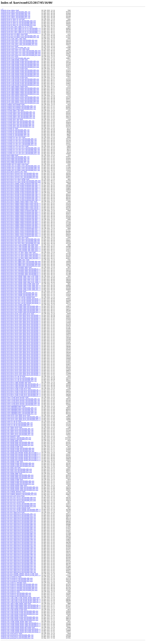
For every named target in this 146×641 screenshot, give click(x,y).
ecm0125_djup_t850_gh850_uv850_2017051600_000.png (20, 88)
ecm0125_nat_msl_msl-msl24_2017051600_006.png (18, 505)
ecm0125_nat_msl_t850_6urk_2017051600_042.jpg (18, 523)
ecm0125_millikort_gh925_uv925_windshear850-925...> (21, 228)
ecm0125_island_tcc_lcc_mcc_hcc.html (15, 146)
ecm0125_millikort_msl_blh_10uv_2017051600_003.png (20, 239)
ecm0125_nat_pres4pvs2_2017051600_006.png (17, 579)
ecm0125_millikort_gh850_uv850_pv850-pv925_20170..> (21, 203)
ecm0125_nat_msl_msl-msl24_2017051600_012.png (18, 506)
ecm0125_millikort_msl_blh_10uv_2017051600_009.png (20, 242)
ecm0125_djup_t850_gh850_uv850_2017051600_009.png (20, 92)
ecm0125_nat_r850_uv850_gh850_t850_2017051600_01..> (21, 608)
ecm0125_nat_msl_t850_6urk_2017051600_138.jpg (18, 547)
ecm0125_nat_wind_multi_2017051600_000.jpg (17, 635)
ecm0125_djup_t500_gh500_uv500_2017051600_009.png (20, 74)
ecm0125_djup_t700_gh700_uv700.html (14, 77)
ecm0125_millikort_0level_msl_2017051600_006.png (19, 174)
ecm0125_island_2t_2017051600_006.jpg (15, 133)
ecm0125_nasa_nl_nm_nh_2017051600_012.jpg (17, 426)
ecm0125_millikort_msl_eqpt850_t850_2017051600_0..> (21, 269)
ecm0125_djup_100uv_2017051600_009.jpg (15, 16)
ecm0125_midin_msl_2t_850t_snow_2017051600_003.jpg (20, 165)
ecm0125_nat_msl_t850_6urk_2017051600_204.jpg (18, 563)
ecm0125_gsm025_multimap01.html (13, 104)
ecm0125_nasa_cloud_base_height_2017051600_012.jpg (20, 405)
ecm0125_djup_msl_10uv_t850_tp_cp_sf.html (17, 26)
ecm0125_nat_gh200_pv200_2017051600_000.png (17, 448)
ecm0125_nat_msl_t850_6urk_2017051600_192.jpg (18, 560)
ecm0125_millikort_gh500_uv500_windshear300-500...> (21, 183)
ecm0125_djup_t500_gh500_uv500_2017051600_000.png (20, 70)
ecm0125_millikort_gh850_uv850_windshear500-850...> (21, 210)
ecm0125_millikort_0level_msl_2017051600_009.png (19, 176)
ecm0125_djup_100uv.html (10, 10)
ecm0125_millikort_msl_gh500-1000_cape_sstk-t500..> (21, 276)
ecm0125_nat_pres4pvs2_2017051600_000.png (17, 578)
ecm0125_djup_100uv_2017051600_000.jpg (15, 12)
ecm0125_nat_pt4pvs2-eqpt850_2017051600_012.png (19, 590)
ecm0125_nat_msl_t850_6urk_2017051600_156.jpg (18, 551)
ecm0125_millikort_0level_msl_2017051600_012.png (19, 177)
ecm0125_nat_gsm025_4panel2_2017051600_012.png (19, 494)
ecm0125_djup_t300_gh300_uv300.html (14, 59)
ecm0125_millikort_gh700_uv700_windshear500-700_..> (21, 194)
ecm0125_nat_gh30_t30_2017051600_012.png (16, 472)
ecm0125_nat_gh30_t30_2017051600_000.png (16, 469)
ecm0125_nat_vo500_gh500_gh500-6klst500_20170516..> (21, 629)
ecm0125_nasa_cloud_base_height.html (15, 397)
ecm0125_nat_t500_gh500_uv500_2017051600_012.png (19, 620)
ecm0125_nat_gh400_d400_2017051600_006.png (17, 476)
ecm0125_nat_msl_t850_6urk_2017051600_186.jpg (18, 559)
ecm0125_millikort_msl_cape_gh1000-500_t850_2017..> (21, 246)
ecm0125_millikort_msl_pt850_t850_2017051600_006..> (21, 309)
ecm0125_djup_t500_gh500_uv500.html (14, 68)
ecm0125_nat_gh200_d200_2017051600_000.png (17, 442)
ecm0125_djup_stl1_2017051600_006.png (15, 58)
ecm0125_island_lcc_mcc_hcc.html (13, 137)
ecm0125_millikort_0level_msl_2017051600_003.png (19, 173)
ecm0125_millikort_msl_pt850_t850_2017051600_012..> (21, 312)
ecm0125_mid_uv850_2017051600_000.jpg (15, 157)
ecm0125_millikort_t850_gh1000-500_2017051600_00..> (21, 384)
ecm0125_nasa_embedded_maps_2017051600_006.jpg (19, 411)
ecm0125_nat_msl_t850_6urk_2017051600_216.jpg (18, 566)
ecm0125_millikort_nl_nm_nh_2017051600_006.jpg (19, 379)
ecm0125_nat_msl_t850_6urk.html (13, 512)
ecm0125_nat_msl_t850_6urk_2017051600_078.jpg (18, 532)
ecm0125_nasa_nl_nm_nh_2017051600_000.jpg (17, 423)
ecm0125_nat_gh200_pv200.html (12, 446)
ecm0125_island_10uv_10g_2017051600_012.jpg (17, 127)
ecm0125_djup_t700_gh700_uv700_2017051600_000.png (20, 79)
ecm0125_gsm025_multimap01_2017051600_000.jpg (18, 106)
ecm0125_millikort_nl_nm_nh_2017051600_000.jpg (19, 378)
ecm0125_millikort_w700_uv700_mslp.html (16, 388)
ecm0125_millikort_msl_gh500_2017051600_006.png (19, 294)
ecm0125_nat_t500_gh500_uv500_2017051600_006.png (19, 618)
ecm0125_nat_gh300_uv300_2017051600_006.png (17, 464)
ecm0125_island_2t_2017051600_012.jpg (15, 136)
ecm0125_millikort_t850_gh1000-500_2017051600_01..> (21, 387)
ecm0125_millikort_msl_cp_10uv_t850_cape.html (18, 252)
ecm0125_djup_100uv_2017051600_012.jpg (15, 18)
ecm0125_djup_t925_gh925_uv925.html (14, 95)
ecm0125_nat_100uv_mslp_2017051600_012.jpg (17, 434)
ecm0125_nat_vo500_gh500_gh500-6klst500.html (18, 627)
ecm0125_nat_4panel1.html (10, 436)
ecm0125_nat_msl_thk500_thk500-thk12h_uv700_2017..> (21, 575)
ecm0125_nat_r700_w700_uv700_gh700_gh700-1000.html (20, 597)
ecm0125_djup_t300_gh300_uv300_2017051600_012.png (20, 67)
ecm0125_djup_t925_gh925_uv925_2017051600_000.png (20, 97)
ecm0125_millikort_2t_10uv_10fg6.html (15, 179)
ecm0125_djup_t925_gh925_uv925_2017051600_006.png (20, 100)
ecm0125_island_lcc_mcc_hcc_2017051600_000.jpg (19, 139)
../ (2, 9)
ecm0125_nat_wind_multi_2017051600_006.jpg (17, 636)
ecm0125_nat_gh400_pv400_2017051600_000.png (17, 481)
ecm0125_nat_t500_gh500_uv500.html (14, 615)
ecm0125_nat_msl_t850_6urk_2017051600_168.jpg (18, 554)
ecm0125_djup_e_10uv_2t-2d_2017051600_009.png (18, 24)
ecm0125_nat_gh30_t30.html (11, 467)
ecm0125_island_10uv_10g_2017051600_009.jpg (17, 125)
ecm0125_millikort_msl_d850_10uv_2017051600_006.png (21, 263)
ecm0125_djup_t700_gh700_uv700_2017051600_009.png (20, 83)
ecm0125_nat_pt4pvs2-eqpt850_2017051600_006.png (19, 587)
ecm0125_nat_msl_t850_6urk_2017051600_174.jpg (18, 556)
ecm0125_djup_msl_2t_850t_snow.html (14, 34)
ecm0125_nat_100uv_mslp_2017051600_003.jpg (17, 430)
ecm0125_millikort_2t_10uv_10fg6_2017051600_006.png (21, 180)
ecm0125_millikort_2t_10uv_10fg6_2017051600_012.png (21, 182)
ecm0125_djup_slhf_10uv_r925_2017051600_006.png (19, 41)
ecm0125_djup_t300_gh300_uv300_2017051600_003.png (20, 62)
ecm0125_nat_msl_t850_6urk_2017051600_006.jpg (18, 514)
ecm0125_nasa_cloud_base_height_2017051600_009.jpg (20, 403)
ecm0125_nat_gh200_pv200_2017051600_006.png (17, 449)
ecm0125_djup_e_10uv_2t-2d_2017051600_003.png (18, 21)
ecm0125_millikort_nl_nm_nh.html (13, 376)
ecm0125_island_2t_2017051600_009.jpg (15, 134)
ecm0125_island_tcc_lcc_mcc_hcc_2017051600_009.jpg (20, 152)
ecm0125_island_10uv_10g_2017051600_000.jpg (17, 121)
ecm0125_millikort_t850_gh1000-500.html (16, 382)
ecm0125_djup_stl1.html (9, 56)
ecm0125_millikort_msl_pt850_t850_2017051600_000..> (21, 306)
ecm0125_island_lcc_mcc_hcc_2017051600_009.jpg (19, 143)
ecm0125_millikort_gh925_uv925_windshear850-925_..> (21, 230)
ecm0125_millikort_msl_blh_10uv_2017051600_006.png (20, 240)
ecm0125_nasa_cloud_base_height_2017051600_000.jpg (20, 399)
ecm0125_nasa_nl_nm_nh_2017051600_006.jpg (17, 424)
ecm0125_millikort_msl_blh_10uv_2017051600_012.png (20, 243)
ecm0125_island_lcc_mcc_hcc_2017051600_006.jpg (19, 142)
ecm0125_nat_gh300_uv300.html (12, 461)
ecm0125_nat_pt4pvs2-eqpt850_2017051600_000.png (19, 584)
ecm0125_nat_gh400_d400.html (11, 473)
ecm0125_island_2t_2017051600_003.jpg (15, 131)
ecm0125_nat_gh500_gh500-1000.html (14, 485)
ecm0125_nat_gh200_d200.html (11, 440)
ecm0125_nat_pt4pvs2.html (10, 591)
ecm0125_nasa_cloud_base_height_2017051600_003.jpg (20, 400)
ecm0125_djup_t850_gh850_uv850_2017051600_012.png (20, 94)
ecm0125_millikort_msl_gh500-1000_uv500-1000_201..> (21, 285)
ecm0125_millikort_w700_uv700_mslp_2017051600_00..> (21, 390)
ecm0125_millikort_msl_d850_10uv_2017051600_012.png (21, 266)
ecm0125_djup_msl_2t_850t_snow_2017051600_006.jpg (20, 35)
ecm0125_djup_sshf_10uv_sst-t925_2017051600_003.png (21, 50)
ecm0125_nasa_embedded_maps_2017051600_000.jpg (19, 408)
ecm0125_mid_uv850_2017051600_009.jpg (15, 161)
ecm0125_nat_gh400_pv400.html (12, 479)
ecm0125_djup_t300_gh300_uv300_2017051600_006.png (20, 64)
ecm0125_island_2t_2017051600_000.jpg (15, 130)
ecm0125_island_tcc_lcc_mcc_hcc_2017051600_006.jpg (20, 151)
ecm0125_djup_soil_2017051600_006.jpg (15, 47)
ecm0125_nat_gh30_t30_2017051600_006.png (16, 470)
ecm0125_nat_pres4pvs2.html (11, 576)
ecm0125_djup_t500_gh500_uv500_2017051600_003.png (20, 71)
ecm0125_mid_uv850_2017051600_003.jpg (15, 158)
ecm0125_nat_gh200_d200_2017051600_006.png (17, 443)
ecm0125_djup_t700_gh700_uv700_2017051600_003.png (20, 80)
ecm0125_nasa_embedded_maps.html (13, 406)
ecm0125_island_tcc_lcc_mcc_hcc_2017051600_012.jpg (20, 154)
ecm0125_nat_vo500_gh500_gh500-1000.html (16, 621)
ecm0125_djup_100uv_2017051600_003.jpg (15, 13)
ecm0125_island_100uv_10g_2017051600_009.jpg (18, 116)
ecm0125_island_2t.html (9, 128)
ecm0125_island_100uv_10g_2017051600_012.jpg (18, 118)
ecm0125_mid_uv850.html (9, 155)
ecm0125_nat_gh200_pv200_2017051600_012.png (17, 451)
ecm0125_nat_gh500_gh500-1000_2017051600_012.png (19, 490)
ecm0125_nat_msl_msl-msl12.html (13, 496)
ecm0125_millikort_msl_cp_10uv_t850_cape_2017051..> (21, 254)
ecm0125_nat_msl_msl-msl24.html (13, 502)
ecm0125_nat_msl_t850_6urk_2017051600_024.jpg (18, 518)
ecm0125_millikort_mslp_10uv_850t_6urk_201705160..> (21, 315)
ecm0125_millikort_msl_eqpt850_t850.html (16, 267)
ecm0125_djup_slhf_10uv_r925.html (13, 38)
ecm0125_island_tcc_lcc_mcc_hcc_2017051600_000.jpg (20, 148)
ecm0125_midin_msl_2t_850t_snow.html (15, 164)
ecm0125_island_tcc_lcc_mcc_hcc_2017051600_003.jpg (20, 149)
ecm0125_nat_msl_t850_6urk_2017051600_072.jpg (18, 530)
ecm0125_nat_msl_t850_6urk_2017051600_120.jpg (18, 542)
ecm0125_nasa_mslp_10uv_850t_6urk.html (15, 415)
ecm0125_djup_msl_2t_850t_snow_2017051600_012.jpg (20, 37)
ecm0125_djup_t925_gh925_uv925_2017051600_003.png (20, 98)
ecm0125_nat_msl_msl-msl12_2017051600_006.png (18, 499)
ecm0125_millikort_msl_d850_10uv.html (15, 260)
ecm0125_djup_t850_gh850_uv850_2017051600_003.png (20, 89)
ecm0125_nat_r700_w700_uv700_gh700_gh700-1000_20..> (21, 599)
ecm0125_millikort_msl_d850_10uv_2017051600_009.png (21, 264)
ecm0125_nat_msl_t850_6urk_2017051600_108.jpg (18, 539)
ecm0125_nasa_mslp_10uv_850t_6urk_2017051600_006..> (21, 418)
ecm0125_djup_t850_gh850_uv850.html (14, 86)
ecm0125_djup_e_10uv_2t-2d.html (13, 19)
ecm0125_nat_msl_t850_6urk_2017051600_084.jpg (18, 533)
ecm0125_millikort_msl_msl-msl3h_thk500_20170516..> (21, 298)
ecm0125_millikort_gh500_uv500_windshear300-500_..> (21, 185)
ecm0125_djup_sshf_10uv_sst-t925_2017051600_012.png (21, 55)
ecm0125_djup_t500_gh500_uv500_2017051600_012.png (20, 76)
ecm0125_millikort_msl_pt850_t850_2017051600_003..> (21, 307)
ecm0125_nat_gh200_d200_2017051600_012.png (17, 445)
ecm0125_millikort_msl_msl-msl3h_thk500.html (18, 297)
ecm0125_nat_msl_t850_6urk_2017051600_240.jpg (18, 572)
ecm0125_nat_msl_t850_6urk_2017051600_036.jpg (18, 521)
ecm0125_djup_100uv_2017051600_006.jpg (15, 15)
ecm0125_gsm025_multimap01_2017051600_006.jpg (18, 107)
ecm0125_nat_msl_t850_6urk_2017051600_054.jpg (18, 526)
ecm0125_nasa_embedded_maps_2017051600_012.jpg (19, 414)
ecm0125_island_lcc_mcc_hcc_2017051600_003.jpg (19, 140)
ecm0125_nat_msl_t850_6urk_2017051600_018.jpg (18, 517)
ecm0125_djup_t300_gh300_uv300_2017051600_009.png (20, 65)
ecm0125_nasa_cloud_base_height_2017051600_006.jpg (20, 402)
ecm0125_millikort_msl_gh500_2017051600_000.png (19, 293)
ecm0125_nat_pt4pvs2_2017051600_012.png (16, 596)
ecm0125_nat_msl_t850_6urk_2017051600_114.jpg (18, 541)
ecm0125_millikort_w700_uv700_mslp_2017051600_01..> (21, 396)
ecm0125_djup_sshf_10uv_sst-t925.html (15, 49)
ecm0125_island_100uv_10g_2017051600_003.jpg (18, 113)
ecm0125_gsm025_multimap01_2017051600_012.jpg (18, 109)
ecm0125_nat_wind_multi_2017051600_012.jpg (17, 638)
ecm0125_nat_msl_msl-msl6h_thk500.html (15, 508)
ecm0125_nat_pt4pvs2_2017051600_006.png (16, 594)
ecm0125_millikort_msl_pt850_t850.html (15, 304)
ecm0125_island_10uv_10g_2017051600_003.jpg (17, 122)
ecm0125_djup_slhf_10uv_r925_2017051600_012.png (19, 44)
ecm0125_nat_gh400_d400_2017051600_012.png (17, 478)
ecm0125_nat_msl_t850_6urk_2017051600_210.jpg (18, 564)
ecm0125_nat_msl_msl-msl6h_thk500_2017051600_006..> (21, 509)
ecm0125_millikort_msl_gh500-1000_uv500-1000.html (20, 284)
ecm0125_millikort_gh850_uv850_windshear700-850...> (21, 219)
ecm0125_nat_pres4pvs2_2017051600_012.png (17, 581)
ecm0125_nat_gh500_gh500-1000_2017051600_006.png (19, 488)
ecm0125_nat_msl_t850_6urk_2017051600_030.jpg (18, 520)
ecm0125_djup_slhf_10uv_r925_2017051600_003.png (19, 40)
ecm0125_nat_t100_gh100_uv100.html (14, 609)
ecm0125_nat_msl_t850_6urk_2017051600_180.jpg (18, 557)
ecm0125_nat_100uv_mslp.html (11, 427)
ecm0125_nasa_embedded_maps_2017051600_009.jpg (19, 412)
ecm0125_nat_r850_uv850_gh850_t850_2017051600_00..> (21, 605)
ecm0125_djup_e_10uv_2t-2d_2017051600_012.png (18, 25)
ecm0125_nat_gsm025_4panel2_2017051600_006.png (19, 493)
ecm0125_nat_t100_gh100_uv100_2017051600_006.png (19, 612)
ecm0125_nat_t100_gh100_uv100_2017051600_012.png (19, 614)
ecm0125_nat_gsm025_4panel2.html (13, 491)
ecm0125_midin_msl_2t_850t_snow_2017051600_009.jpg (20, 168)
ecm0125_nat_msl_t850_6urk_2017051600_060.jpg (18, 527)
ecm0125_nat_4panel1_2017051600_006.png (16, 437)
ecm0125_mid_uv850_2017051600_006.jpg (15, 159)
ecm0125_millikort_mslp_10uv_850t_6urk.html (17, 313)
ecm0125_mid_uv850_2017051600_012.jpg (15, 162)
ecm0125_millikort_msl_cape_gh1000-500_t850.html (19, 245)
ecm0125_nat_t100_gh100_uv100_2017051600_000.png (19, 611)
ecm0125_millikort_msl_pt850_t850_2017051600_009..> (21, 310)
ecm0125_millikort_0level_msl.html (14, 171)
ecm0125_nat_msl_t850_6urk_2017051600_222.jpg (18, 567)
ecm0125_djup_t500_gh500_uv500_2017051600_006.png (20, 73)
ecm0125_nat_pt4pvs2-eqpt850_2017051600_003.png (19, 585)
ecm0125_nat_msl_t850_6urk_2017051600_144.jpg (18, 548)
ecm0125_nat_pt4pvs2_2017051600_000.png (16, 593)
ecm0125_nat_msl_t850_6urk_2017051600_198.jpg (18, 561)
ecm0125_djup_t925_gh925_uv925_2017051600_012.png (20, 103)
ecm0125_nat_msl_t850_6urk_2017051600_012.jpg (18, 515)
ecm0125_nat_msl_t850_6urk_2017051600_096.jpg (18, 536)
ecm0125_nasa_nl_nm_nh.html (11, 421)
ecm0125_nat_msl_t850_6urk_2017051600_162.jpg (18, 553)
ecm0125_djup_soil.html (9, 46)
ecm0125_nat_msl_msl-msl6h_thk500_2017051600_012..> (21, 511)
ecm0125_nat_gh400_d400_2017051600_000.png (17, 475)
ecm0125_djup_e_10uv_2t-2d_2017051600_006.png (18, 22)
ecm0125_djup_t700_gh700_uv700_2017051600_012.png (20, 85)
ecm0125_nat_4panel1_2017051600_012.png (16, 439)
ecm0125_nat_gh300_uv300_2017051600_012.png (17, 466)
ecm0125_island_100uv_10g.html (12, 110)
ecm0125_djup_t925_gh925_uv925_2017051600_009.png (20, 101)
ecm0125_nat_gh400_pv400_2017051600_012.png (17, 484)
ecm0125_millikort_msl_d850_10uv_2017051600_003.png (21, 261)
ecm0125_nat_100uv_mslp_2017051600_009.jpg (17, 433)
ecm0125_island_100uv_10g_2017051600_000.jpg (18, 112)
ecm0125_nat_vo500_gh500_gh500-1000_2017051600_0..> (21, 623)
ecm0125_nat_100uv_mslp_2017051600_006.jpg (17, 431)
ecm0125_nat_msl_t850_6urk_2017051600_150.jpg (18, 550)
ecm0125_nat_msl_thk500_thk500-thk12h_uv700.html (19, 573)
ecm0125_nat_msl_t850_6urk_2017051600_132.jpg (18, 545)
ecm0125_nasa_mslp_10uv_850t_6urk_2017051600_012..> (21, 420)
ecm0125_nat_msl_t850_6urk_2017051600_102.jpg (18, 538)
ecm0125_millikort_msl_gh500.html (13, 291)
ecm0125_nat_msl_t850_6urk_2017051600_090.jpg (18, 535)
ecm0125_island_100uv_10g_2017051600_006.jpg (18, 115)
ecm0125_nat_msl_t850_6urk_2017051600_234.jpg (18, 570)
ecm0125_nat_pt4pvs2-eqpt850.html (13, 582)
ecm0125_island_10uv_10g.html (12, 119)
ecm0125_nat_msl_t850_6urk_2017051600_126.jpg (18, 544)
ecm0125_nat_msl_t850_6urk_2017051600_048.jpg (18, 524)
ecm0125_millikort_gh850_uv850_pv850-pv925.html (19, 201)
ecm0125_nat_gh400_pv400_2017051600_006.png (17, 482)
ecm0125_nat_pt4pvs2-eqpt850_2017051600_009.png (19, 588)
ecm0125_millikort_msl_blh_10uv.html (15, 237)
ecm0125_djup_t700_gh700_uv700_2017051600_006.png (20, 82)
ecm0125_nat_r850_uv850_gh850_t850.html (16, 603)
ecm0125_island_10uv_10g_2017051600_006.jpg (17, 124)
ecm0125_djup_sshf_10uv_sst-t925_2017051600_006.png (21, 52)
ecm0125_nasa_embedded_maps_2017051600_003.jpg (19, 409)
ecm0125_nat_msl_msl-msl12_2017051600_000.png (18, 497)
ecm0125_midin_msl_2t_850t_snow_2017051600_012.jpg (20, 170)
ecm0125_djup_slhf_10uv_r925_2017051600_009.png (19, 43)
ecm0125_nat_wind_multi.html (11, 633)
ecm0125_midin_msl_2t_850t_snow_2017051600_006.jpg (20, 167)
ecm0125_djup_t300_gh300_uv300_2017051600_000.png (20, 61)
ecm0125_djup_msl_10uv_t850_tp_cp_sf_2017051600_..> (21, 28)
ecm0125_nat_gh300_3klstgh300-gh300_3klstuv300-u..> (21, 452)
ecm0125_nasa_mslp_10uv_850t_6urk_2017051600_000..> (21, 417)
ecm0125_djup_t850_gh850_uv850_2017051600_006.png (20, 91)
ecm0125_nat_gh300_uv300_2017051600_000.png (17, 463)
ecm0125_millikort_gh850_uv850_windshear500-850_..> (21, 212)
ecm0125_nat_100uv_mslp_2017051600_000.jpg (17, 428)
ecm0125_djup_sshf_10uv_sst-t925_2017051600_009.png (21, 53)
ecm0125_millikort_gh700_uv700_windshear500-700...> (21, 192)
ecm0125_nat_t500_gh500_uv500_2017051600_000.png (19, 617)
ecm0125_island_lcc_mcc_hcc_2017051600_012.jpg (19, 145)
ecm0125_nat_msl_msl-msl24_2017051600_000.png (18, 503)
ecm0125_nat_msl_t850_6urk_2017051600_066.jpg (18, 529)
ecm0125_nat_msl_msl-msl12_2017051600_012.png (18, 500)
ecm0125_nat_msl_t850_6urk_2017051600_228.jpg (18, 569)
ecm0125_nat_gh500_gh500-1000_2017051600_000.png (19, 487)
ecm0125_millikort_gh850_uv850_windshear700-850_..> (21, 221)
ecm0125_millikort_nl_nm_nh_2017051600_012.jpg (19, 381)
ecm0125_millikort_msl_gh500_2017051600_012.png (19, 295)
